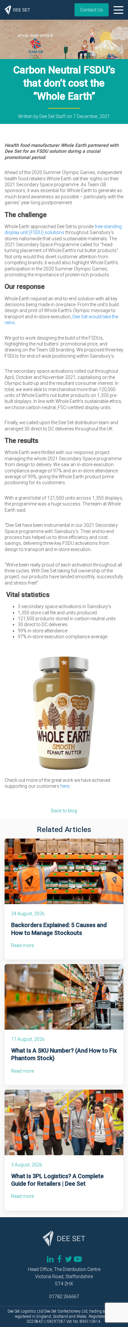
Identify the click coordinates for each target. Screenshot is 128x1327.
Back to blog (64, 810)
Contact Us (91, 9)
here (64, 786)
